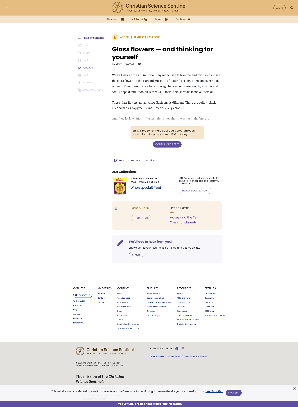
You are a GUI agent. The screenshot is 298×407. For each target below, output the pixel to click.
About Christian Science (188, 320)
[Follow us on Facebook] (177, 348)
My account (210, 294)
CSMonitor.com (184, 302)
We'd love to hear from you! (150, 241)
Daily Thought (153, 315)
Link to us (77, 305)
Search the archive (155, 298)
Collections (122, 315)
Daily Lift (181, 307)
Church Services (184, 315)
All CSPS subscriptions (215, 315)
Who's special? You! (146, 187)
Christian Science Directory (159, 302)
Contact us (84, 295)
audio (129, 328)
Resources (184, 288)
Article (125, 37)
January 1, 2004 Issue (146, 37)
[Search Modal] (292, 8)
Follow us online (161, 348)
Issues (120, 294)
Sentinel (101, 298)
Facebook (77, 318)
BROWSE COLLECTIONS (195, 190)
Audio (120, 320)
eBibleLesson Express (156, 307)
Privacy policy (174, 356)
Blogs (119, 311)
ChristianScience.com (187, 324)
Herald (101, 302)
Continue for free (167, 144)
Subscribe (209, 298)
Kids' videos (122, 302)
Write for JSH (79, 301)
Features (152, 288)
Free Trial (209, 302)
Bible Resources (124, 307)
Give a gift (209, 307)
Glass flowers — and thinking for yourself (162, 53)
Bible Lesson (182, 311)
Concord (151, 311)
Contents (143, 218)
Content (123, 288)
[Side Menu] (6, 8)
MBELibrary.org (183, 298)
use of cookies (214, 391)
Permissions (189, 356)
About (180, 294)
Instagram (78, 323)
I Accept (233, 392)
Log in (279, 7)
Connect (79, 288)
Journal (101, 294)
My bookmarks (153, 294)
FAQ (75, 310)
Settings (210, 288)
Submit (135, 255)
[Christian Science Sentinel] (149, 8)
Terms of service (157, 356)
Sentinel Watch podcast (128, 324)
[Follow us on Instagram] (183, 348)
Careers (76, 314)
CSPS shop (209, 311)
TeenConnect (123, 298)
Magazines (105, 288)
